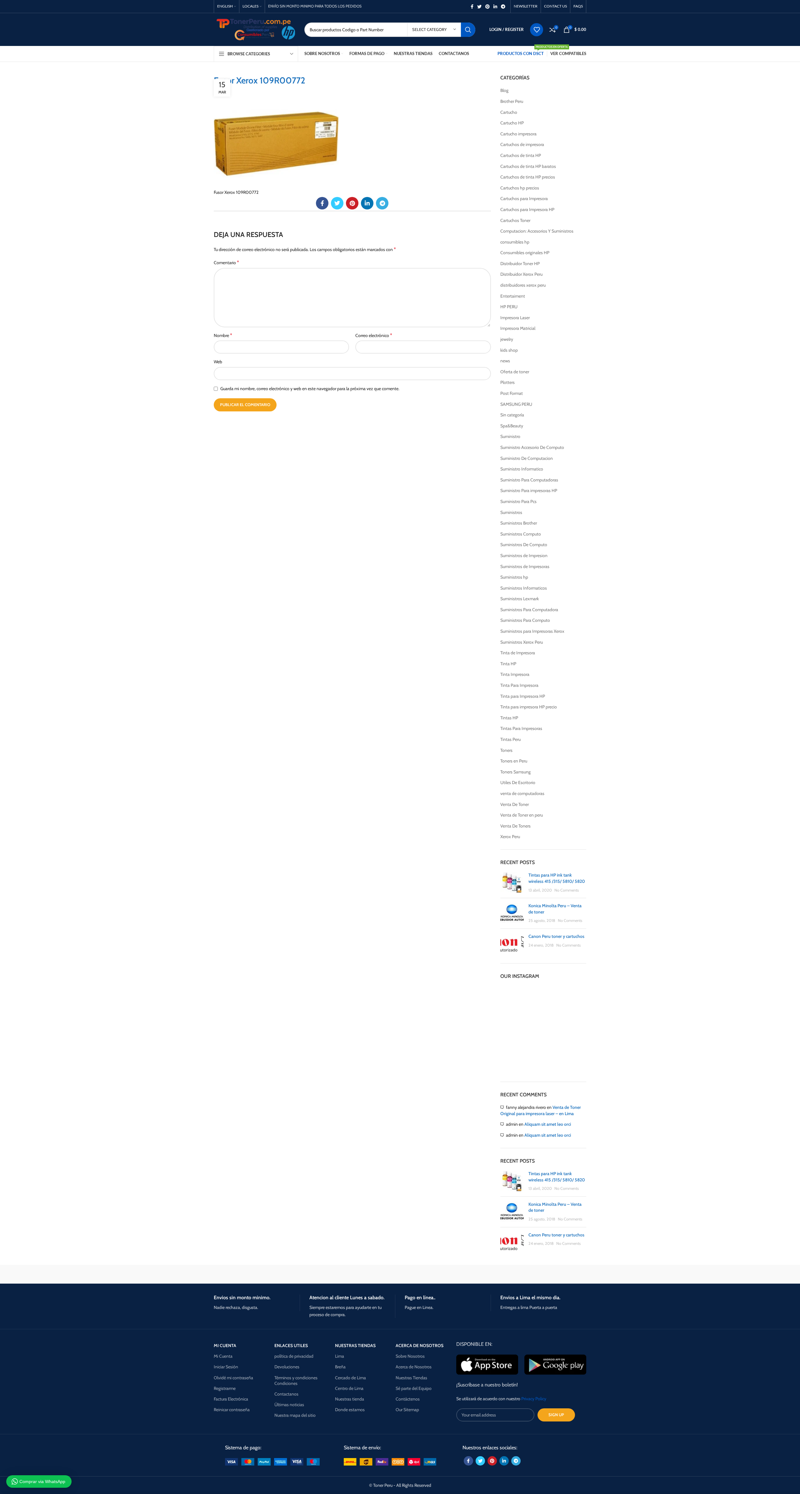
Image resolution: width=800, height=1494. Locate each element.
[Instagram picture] (514, 1000)
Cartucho (508, 112)
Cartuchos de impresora (522, 144)
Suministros (511, 512)
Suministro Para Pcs (518, 501)
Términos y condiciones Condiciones (296, 1380)
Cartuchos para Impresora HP (527, 209)
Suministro (510, 436)
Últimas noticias (289, 1404)
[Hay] (506, 1274)
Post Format (511, 393)
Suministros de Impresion (524, 555)
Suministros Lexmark (519, 598)
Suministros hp (514, 577)
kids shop (509, 350)
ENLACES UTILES (291, 1345)
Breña (340, 1367)
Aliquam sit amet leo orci (547, 1124)
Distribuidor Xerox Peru (521, 274)
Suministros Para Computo (525, 620)
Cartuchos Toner (515, 220)
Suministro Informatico (521, 469)
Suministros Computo (520, 534)
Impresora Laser (515, 317)
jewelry (506, 339)
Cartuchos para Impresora (524, 198)
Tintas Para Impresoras (521, 728)
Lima (339, 1356)
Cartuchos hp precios (519, 188)
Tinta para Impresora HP (522, 696)
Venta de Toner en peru (521, 815)
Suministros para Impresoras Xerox (532, 631)
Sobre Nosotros (410, 1356)
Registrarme (225, 1388)
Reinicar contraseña (232, 1409)
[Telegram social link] (503, 7)
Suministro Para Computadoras (529, 480)
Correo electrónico (373, 335)
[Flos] (559, 1274)
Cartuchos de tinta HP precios (527, 177)
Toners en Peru (513, 761)
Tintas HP (509, 718)
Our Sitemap (407, 1409)
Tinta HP (508, 664)
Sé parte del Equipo (414, 1388)
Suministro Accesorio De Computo (532, 447)
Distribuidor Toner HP (520, 263)
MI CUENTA (225, 1345)
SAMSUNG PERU (516, 404)
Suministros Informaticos (523, 588)
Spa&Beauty (511, 426)
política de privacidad (293, 1356)
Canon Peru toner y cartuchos (556, 936)
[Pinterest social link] (487, 7)
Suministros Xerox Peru (521, 642)
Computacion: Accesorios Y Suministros (536, 231)
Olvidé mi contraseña (233, 1378)
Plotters (507, 382)
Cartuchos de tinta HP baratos (528, 166)
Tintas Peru (510, 739)
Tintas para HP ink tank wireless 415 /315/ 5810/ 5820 (556, 878)
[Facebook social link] (472, 7)
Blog (504, 90)
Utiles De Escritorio (517, 782)
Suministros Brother (518, 523)
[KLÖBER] (400, 1274)
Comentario (226, 262)
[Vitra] (240, 1274)
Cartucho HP (512, 123)
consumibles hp (514, 242)
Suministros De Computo (523, 544)
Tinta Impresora (514, 674)
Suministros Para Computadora (529, 609)
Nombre (223, 335)
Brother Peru (511, 101)
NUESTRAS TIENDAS (355, 1345)
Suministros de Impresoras (524, 566)
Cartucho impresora (518, 134)
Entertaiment (512, 296)
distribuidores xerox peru (523, 285)
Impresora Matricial (517, 328)
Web (218, 362)
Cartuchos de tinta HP (520, 155)
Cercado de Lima (350, 1378)
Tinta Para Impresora (519, 685)
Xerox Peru (510, 836)
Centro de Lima (349, 1388)
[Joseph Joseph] (453, 1274)
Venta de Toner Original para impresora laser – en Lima (540, 1110)
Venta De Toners (515, 826)
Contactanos (286, 1394)
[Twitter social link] (479, 7)
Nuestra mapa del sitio (295, 1415)
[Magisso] (293, 1274)
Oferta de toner (514, 372)
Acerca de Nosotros (414, 1367)
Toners (506, 750)
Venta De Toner (514, 804)
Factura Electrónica (231, 1399)
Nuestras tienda (349, 1399)
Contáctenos (408, 1399)
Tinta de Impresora (517, 653)
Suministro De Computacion (526, 458)
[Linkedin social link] (495, 7)
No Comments (566, 890)
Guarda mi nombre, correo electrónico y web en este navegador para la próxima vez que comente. (309, 388)
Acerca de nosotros (419, 1345)
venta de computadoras (522, 793)
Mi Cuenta (223, 1356)
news (505, 361)
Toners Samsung (515, 772)
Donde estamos (350, 1409)
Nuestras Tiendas (411, 1378)
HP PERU (509, 306)
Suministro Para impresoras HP (528, 490)
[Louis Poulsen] (346, 1274)
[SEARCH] (468, 30)
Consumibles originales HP (524, 252)
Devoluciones (286, 1367)
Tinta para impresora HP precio (528, 707)
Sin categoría (512, 415)
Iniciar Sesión (226, 1367)
